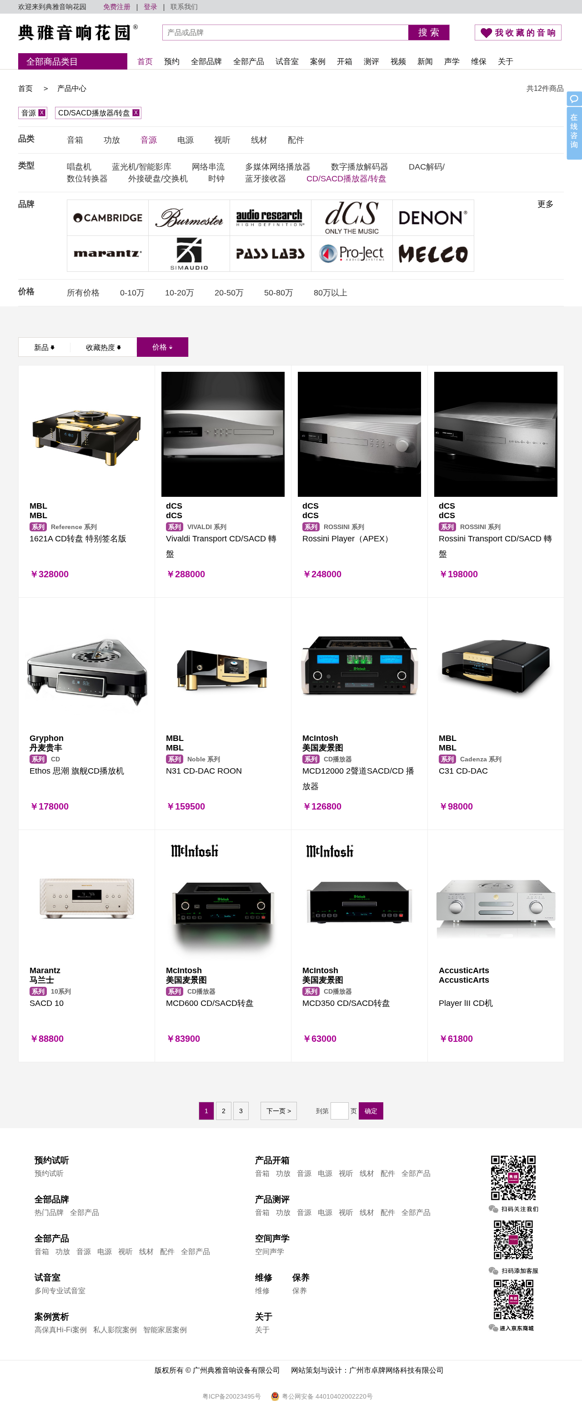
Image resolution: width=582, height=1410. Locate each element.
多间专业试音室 (60, 1291)
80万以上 (330, 292)
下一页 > (278, 1111)
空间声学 (269, 1251)
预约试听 (49, 1173)
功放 (112, 140)
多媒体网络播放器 (278, 166)
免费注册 (116, 6)
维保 (479, 61)
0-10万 (132, 292)
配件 (296, 140)
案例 (318, 61)
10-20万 (179, 292)
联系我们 (184, 6)
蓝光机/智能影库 (141, 166)
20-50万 (229, 292)
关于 (505, 61)
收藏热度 (100, 347)
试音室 (287, 61)
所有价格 (83, 292)
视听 (222, 140)
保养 (299, 1291)
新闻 (425, 61)
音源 (32, 113)
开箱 (344, 61)
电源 (185, 140)
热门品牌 (49, 1212)
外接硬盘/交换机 (158, 178)
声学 (452, 61)
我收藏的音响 (526, 32)
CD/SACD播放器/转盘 (98, 113)
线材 (259, 140)
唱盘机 (79, 166)
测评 (371, 61)
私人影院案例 (115, 1330)
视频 (398, 61)
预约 (172, 61)
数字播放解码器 (359, 166)
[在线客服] (574, 126)
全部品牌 (206, 61)
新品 (41, 347)
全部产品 (248, 61)
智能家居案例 (165, 1330)
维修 (262, 1291)
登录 (150, 6)
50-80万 (278, 292)
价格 (159, 347)
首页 (145, 61)
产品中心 (71, 88)
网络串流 (208, 166)
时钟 (216, 178)
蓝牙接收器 (265, 178)
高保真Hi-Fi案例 (61, 1330)
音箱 (75, 140)
